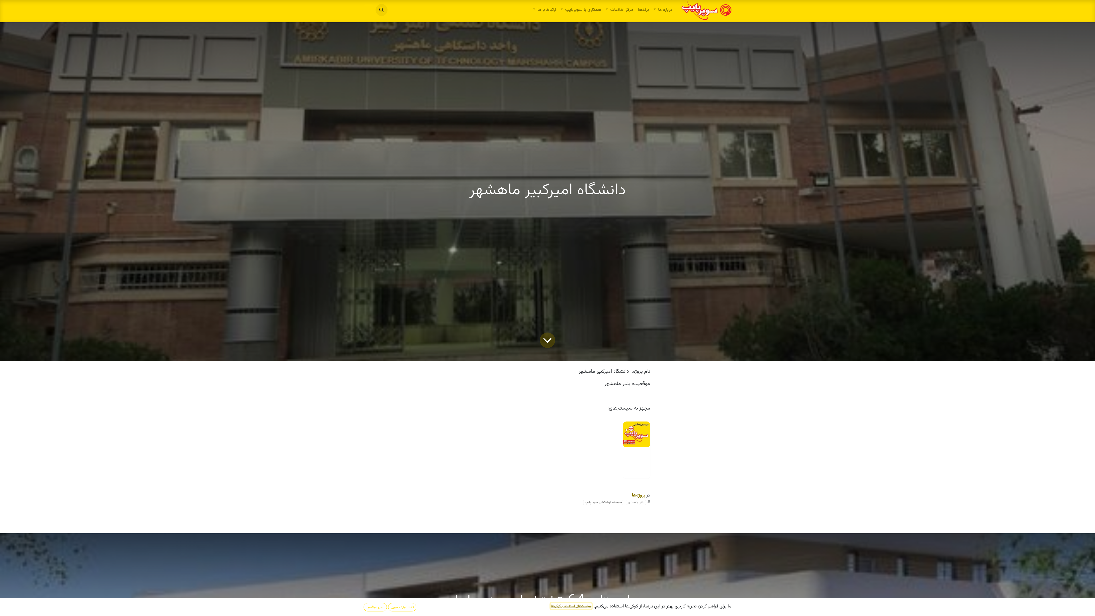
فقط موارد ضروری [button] (402, 607)
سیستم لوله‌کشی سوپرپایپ (603, 502)
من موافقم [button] (375, 607)
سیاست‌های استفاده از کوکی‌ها (571, 606)
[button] (382, 10)
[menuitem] (663, 10)
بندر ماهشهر (635, 502)
